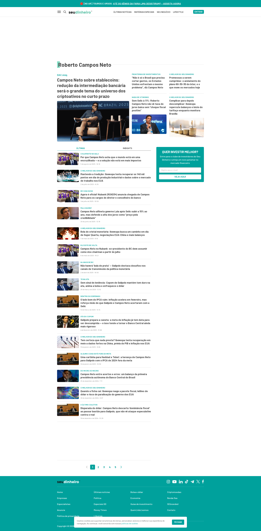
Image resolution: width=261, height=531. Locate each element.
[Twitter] (198, 481)
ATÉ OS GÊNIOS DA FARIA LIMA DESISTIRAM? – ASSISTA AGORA (147, 3)
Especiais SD (100, 504)
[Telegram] (192, 481)
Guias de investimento (141, 504)
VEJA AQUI (180, 177)
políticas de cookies (129, 523)
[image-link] (68, 159)
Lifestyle (98, 516)
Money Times (100, 510)
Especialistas (63, 504)
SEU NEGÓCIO (163, 12)
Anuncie (61, 510)
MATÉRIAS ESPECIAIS (144, 12)
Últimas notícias (102, 492)
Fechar (178, 522)
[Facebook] (203, 481)
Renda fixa (172, 498)
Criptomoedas (174, 492)
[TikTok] (186, 481)
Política (97, 498)
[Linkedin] (181, 481)
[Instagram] (168, 481)
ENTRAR (199, 12)
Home (60, 492)
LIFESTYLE (178, 12)
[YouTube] (174, 481)
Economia (135, 498)
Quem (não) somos (139, 510)
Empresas (62, 498)
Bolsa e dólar (136, 492)
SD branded (172, 504)
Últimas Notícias (122, 12)
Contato (171, 510)
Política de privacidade (68, 516)
